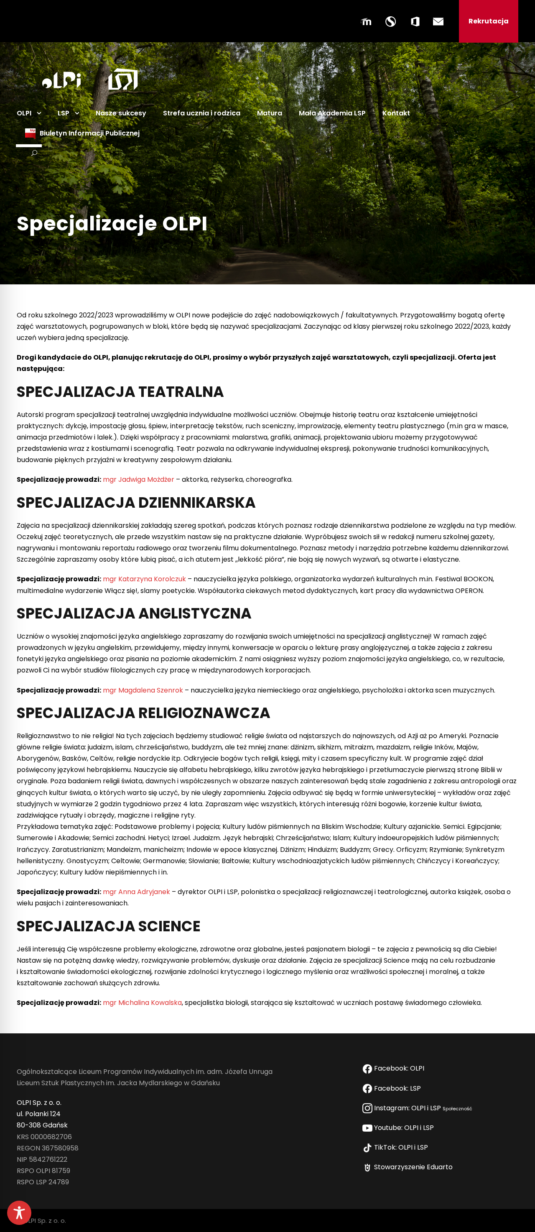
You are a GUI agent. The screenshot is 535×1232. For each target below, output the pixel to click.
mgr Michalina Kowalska (142, 1002)
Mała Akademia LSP (332, 113)
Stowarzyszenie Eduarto (414, 1167)
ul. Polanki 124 (39, 1114)
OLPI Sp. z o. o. (39, 1102)
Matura (269, 113)
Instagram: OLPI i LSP (422, 1108)
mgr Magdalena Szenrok (143, 690)
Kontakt (396, 113)
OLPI (24, 113)
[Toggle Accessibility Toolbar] (19, 1213)
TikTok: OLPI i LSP (401, 1147)
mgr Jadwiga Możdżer (138, 479)
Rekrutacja (489, 21)
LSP (63, 113)
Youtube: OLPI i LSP (404, 1127)
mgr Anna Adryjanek (136, 892)
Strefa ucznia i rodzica (201, 113)
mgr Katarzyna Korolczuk (144, 579)
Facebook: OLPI (399, 1068)
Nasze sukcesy (121, 113)
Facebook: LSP (398, 1088)
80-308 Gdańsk (42, 1125)
